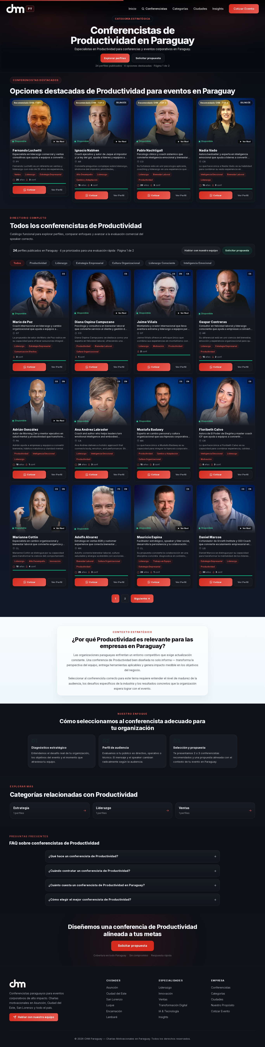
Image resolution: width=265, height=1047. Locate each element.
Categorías (180, 8)
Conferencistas (156, 8)
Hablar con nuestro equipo (201, 250)
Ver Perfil (56, 189)
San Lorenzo (114, 999)
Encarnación (114, 1011)
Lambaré (111, 1017)
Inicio (132, 8)
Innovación (166, 993)
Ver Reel (60, 141)
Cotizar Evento (244, 8)
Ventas (163, 999)
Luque (110, 1005)
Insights (217, 8)
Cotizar (31, 189)
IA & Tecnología (169, 1011)
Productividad (38, 263)
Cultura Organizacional (126, 263)
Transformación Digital (173, 1005)
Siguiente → (142, 598)
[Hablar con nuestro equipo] (255, 1024)
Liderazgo (61, 263)
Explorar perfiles (115, 57)
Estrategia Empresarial (89, 263)
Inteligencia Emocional (197, 263)
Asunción (112, 987)
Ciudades (200, 8)
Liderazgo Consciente (162, 263)
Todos (17, 263)
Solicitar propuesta (148, 57)
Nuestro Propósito (222, 1005)
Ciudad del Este (116, 993)
